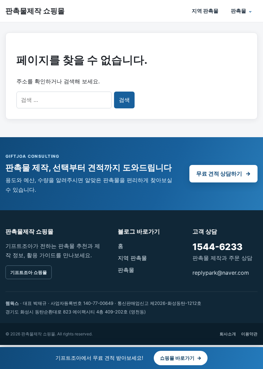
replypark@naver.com (220, 272)
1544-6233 (217, 246)
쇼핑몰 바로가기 (180, 358)
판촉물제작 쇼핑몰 (35, 11)
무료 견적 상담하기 (223, 173)
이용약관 (249, 333)
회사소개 (228, 333)
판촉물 (238, 11)
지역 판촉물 (205, 11)
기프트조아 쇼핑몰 (28, 272)
